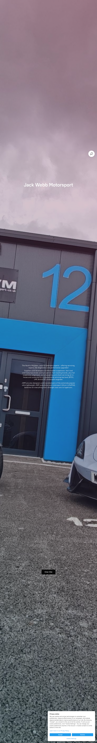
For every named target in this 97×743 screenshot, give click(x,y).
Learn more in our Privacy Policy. (59, 731)
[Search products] (91, 153)
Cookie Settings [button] (71, 738)
